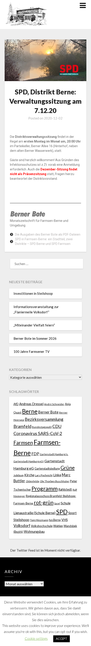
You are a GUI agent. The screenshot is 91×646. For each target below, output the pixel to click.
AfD (16, 404)
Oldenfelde (32, 481)
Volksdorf (21, 525)
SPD (62, 511)
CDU (56, 426)
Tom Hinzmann (39, 520)
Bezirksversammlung (44, 419)
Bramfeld (22, 426)
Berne (30, 411)
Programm (45, 488)
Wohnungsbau (34, 531)
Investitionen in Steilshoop (33, 293)
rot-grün (43, 502)
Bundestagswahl (42, 426)
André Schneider (54, 404)
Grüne (68, 468)
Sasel (57, 503)
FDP (35, 453)
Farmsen (23, 443)
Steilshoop (21, 519)
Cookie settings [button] (36, 638)
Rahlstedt (65, 489)
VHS (64, 520)
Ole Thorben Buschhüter (54, 481)
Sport (72, 513)
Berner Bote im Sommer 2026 (35, 338)
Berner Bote (48, 412)
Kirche (29, 475)
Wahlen (58, 526)
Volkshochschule (42, 526)
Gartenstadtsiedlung (47, 468)
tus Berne (55, 520)
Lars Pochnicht (44, 475)
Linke (57, 475)
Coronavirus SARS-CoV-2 (37, 433)
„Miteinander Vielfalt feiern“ (34, 325)
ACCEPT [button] (61, 638)
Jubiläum (18, 475)
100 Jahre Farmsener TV (31, 351)
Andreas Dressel (31, 404)
